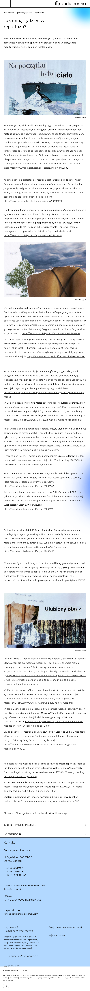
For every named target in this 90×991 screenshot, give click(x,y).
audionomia (9, 12)
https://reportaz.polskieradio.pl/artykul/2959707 (60, 580)
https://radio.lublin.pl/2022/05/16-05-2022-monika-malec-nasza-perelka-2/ (43, 419)
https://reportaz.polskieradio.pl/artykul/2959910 (28, 509)
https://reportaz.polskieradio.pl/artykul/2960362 (29, 486)
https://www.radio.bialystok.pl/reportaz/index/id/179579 (33, 235)
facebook (59, 935)
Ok (6, 986)
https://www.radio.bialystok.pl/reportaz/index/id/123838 (51, 333)
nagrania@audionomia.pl (24, 956)
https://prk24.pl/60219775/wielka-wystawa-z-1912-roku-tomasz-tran (38, 702)
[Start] (70, 4)
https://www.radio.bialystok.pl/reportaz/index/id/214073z (33, 201)
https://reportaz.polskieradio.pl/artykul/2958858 (29, 551)
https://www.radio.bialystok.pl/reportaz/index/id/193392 (39, 167)
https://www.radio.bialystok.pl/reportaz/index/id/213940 (56, 356)
